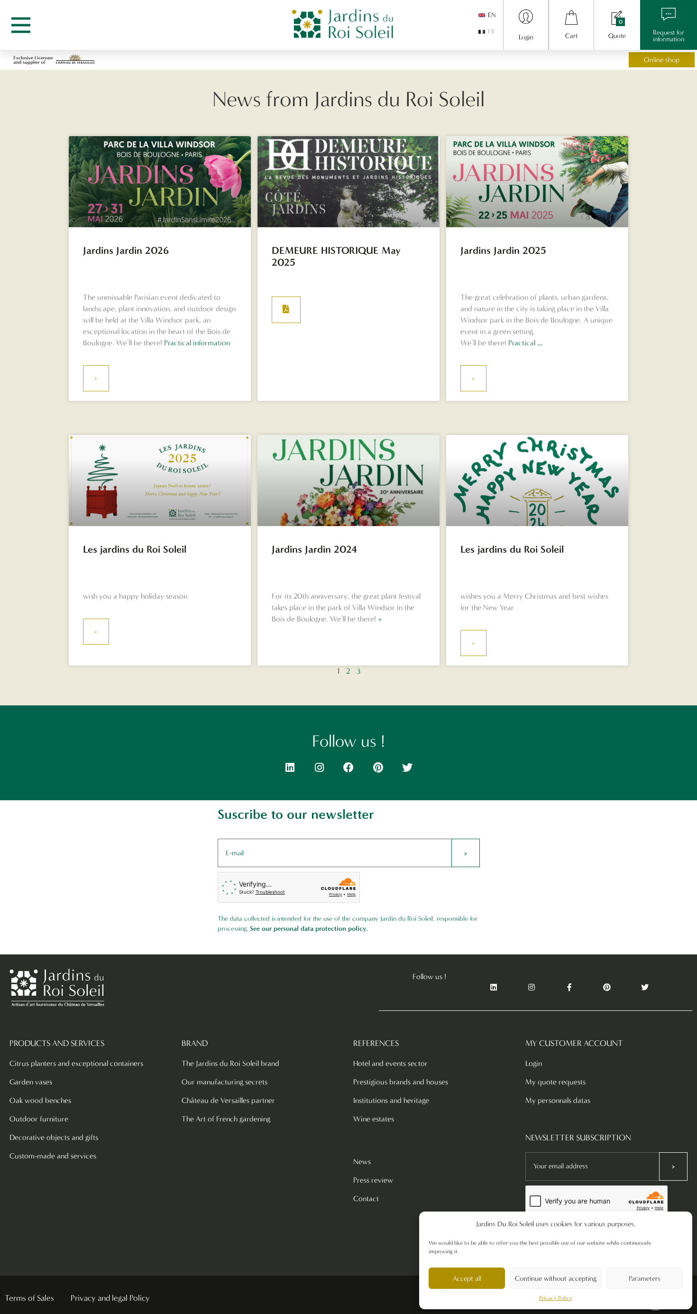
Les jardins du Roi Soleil (134, 549)
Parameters (644, 1278)
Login (526, 37)
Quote (617, 36)
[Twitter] (407, 767)
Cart (571, 36)
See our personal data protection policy (308, 929)
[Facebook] (348, 767)
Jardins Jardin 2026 (126, 250)
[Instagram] (319, 767)
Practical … (525, 342)
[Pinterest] (378, 767)
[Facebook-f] (569, 987)
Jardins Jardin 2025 (503, 250)
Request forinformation (668, 35)
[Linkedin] (289, 767)
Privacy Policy (555, 1298)
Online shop (661, 60)
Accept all (467, 1278)
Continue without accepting (555, 1278)
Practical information (197, 342)
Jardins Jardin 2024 (314, 549)
